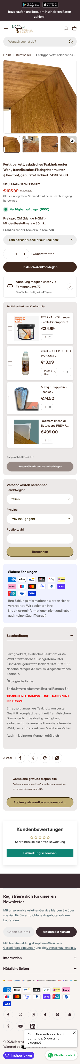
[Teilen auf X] (33, 758)
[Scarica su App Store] (50, 4)
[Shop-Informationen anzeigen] (70, 287)
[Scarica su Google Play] (30, 4)
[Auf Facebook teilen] (20, 758)
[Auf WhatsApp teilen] (57, 758)
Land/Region (16, 490)
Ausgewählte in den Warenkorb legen (40, 466)
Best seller (23, 55)
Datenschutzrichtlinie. (61, 948)
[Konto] (66, 28)
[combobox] (40, 42)
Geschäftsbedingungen (19, 948)
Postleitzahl (15, 529)
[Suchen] (71, 41)
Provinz (12, 510)
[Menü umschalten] (5, 28)
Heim (7, 55)
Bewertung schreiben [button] (40, 853)
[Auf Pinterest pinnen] (45, 758)
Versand (33, 196)
